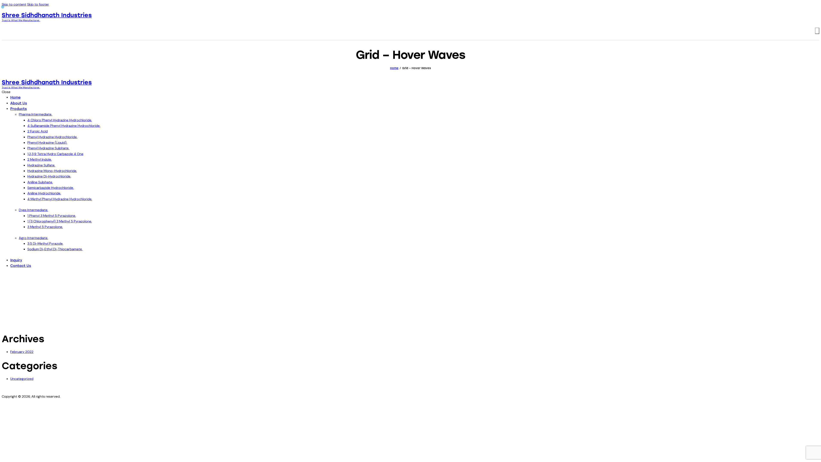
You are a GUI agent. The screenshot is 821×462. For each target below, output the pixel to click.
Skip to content (14, 4)
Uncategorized (21, 378)
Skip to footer (38, 4)
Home (394, 68)
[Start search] (817, 31)
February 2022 (21, 351)
